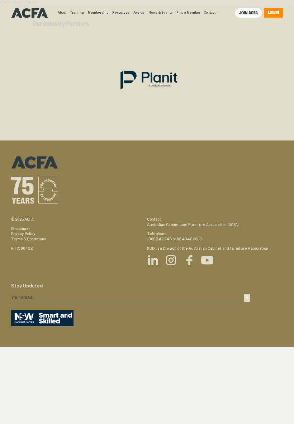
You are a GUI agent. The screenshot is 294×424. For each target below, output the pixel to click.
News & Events (160, 12)
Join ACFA (248, 12)
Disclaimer (20, 228)
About (62, 12)
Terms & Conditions (28, 239)
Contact (209, 12)
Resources (120, 12)
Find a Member (188, 12)
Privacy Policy (23, 233)
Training (77, 12)
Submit (247, 298)
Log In (273, 12)
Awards (138, 12)
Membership (98, 12)
